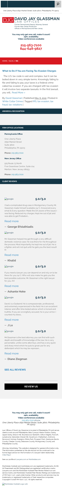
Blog (11, 61)
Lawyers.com (21, 459)
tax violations (15, 104)
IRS (34, 101)
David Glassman (14, 98)
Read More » (18, 92)
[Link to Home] (31, 23)
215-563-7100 (31, 45)
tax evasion (43, 101)
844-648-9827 (31, 48)
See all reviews (15, 369)
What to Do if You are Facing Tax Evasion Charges (29, 71)
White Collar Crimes (12, 101)
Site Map (6, 455)
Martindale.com (35, 459)
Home (4, 61)
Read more (12, 221)
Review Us (31, 386)
